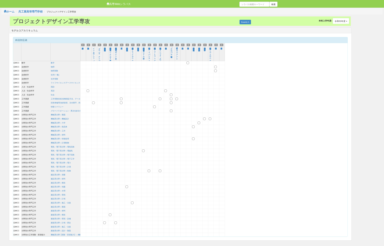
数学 (52, 62)
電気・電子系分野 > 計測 (61, 166)
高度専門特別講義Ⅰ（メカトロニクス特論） (210, 54)
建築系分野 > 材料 (58, 210)
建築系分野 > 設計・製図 (61, 230)
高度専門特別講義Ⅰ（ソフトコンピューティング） (155, 58)
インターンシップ (94, 53)
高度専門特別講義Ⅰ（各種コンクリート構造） (110, 52)
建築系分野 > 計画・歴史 (61, 222)
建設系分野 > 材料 (58, 178)
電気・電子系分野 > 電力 (61, 162)
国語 (52, 86)
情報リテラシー (57, 106)
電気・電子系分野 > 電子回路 (62, 154)
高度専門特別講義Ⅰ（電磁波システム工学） (143, 51)
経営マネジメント (177, 52)
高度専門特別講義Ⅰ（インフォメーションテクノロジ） (160, 60)
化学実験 (54, 78)
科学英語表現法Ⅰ (88, 47)
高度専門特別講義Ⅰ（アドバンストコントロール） (149, 58)
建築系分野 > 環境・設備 (61, 218)
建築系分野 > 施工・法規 (61, 226)
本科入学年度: (325, 20)
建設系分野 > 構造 (58, 182)
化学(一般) (55, 74)
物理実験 (54, 70)
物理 (52, 66)
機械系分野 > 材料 (58, 134)
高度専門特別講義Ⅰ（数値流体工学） (193, 47)
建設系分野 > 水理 (58, 190)
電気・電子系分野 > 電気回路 (62, 146)
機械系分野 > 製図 (58, 114)
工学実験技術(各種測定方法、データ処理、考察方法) (72, 98)
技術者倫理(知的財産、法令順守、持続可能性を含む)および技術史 (77, 102)
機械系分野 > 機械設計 (60, 118)
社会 (52, 94)
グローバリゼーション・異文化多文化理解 (68, 110)
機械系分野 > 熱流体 (59, 126)
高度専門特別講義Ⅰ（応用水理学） (138, 47)
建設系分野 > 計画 (58, 198)
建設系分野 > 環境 (58, 194)
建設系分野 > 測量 (58, 174)
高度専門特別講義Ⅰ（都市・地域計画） (105, 47)
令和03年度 (340, 21)
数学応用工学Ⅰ (188, 47)
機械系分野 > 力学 (58, 122)
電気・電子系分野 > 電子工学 (62, 158)
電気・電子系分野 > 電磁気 (62, 150)
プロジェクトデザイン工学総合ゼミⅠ (99, 59)
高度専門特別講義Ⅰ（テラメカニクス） (132, 54)
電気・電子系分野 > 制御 (61, 170)
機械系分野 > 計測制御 (60, 142)
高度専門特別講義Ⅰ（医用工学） (205, 47)
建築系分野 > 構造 (58, 214)
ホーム (10, 11)
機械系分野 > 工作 (58, 130)
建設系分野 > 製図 (58, 206)
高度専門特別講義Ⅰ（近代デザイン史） (116, 51)
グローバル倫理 (171, 50)
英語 (52, 90)
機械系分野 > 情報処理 (60, 138)
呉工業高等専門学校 (30, 11)
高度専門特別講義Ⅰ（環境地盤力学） (127, 47)
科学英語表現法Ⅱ (166, 47)
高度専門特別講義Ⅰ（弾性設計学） (199, 47)
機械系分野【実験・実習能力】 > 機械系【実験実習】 (72, 234)
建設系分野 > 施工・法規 (61, 202)
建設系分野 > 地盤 (58, 186)
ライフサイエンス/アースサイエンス (65, 82)
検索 (273, 4)
